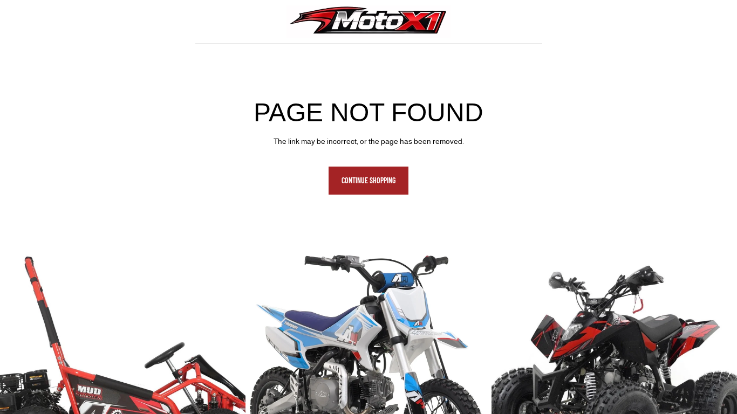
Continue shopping (368, 180)
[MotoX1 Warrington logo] (368, 21)
